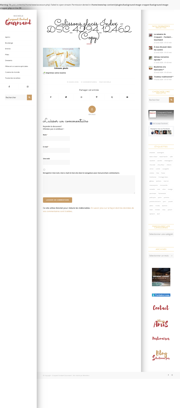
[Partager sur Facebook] (50, 97)
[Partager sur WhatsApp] (81, 97)
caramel (152, 161)
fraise (163, 173)
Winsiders (86, 375)
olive (164, 189)
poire (160, 197)
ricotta (157, 206)
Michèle (107, 82)
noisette (152, 189)
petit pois (153, 197)
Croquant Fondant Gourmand (62, 375)
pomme (166, 197)
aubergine (160, 152)
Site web (46, 158)
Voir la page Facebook (160, 123)
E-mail (46, 147)
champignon (168, 161)
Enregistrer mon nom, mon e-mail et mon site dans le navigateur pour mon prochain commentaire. (81, 173)
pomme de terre (155, 201)
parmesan (153, 193)
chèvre (169, 165)
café (171, 156)
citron (151, 169)
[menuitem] (18, 37)
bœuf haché (164, 156)
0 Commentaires (89, 82)
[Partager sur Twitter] (66, 97)
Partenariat (162, 193)
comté (158, 169)
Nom (45, 135)
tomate (157, 210)
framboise (153, 177)
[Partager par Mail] (127, 97)
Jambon (158, 181)
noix (158, 189)
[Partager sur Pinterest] (96, 97)
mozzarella (163, 185)
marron (166, 181)
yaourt (170, 210)
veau (163, 210)
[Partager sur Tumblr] (112, 97)
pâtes (151, 206)
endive (152, 173)
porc (164, 201)
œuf (158, 214)
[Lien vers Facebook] (9, 87)
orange (170, 189)
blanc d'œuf (153, 156)
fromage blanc (163, 177)
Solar (151, 210)
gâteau (152, 181)
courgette (165, 169)
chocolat (152, 165)
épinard (152, 214)
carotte (159, 161)
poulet (170, 201)
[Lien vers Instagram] (27, 87)
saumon (164, 206)
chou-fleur (160, 165)
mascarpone (154, 185)
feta (157, 173)
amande (152, 152)
